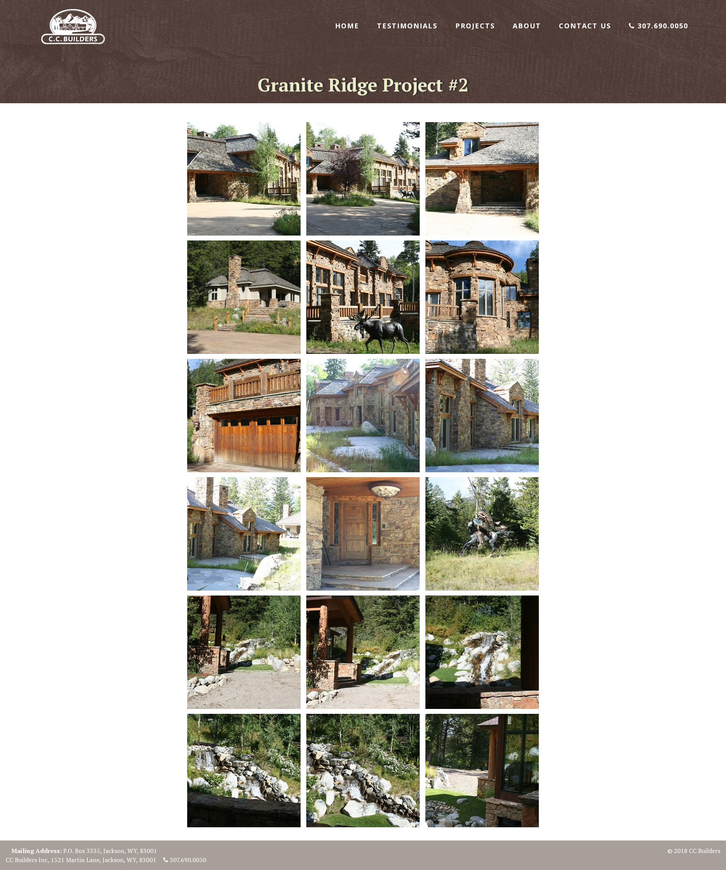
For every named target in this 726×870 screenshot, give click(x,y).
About (527, 25)
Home (347, 25)
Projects (475, 25)
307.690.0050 (661, 25)
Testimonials (407, 25)
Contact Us (585, 25)
